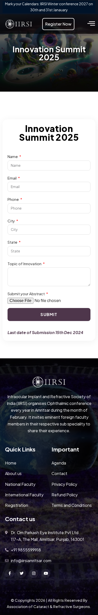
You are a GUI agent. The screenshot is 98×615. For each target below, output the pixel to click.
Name (13, 156)
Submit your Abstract (26, 293)
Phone (14, 199)
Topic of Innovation (25, 263)
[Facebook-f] (9, 573)
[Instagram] (33, 573)
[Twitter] (21, 573)
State (13, 242)
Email (12, 178)
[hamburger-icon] (91, 24)
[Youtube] (45, 573)
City (12, 220)
